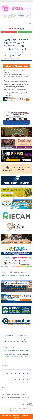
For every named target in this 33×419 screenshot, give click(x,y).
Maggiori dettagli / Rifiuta (9, 32)
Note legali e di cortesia (25, 410)
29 (23, 382)
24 (3, 382)
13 (15, 376)
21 (19, 379)
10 (3, 376)
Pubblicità (15, 413)
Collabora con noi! (23, 408)
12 (11, 376)
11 (7, 376)
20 (15, 379)
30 (27, 382)
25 (7, 382)
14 (19, 376)
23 (27, 379)
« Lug (3, 387)
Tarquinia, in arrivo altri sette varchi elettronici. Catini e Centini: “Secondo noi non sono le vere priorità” (16, 47)
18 (7, 379)
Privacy (21, 413)
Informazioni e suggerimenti (11, 410)
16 (27, 376)
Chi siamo (15, 408)
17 (3, 379)
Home (10, 408)
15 (23, 376)
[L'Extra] (16, 8)
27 (15, 382)
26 (11, 382)
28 (19, 382)
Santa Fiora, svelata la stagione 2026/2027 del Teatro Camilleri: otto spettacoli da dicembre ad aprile (15, 341)
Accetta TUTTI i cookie (25, 32)
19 (11, 379)
